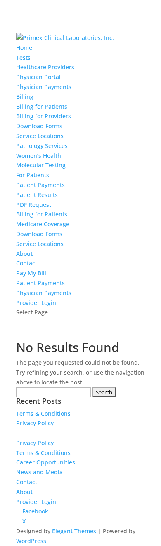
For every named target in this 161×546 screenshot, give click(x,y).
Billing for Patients (41, 106)
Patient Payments (40, 185)
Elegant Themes (74, 531)
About (24, 254)
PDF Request (33, 205)
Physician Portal (38, 77)
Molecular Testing (41, 165)
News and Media (39, 472)
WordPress (31, 541)
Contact (26, 263)
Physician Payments (43, 87)
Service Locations (40, 136)
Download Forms (39, 126)
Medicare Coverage (42, 224)
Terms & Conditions (43, 413)
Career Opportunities (45, 462)
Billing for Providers (43, 116)
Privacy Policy (35, 423)
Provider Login (36, 303)
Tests (23, 57)
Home (24, 48)
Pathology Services (42, 146)
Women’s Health (38, 155)
